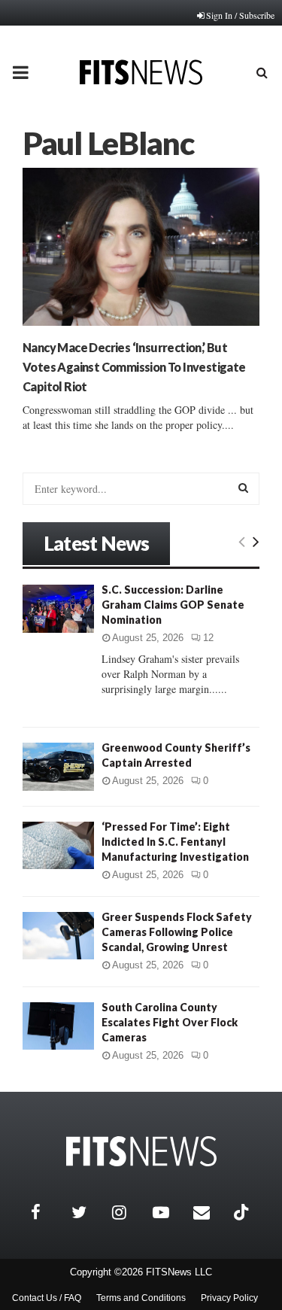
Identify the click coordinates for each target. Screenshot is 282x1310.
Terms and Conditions (141, 1298)
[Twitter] (88, 1212)
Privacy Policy (229, 1298)
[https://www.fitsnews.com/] (141, 1151)
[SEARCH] (243, 488)
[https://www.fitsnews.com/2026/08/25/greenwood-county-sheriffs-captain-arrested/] (58, 766)
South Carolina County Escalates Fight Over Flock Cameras (170, 1022)
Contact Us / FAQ (46, 1298)
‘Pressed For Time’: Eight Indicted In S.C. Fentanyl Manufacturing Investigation (175, 841)
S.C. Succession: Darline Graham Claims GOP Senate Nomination (173, 604)
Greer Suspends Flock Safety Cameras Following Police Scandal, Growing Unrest (177, 931)
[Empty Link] (241, 541)
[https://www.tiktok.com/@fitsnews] (243, 1212)
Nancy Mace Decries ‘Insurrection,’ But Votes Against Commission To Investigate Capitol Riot (134, 367)
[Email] (209, 1212)
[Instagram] (128, 1212)
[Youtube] (169, 1212)
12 (208, 637)
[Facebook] (47, 1212)
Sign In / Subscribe (240, 15)
